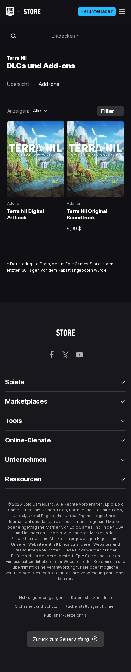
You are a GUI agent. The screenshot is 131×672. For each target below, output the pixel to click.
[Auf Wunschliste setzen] (57, 128)
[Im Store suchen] (14, 35)
